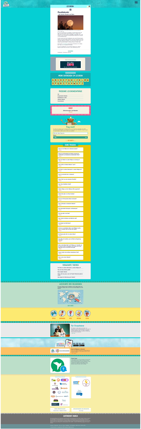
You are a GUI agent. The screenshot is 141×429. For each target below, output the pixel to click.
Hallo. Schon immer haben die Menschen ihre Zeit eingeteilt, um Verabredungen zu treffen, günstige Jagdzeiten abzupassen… (59, 258)
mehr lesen (73, 333)
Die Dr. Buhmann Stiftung (74, 420)
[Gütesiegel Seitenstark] (76, 383)
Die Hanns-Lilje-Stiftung (80, 419)
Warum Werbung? (70, 59)
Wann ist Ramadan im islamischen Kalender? (66, 203)
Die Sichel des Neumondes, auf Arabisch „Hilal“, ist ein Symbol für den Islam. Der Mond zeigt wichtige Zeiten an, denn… (59, 190)
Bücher (79, 318)
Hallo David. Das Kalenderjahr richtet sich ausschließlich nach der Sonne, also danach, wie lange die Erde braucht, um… (59, 209)
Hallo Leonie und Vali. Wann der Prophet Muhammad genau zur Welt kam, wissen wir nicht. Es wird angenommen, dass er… (59, 214)
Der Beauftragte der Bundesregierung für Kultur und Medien (60, 419)
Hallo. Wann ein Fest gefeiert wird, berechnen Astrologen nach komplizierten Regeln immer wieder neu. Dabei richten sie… (59, 253)
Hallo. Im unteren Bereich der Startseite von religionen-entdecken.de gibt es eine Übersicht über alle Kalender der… (59, 175)
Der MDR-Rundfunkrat (65, 421)
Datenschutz (56, 425)
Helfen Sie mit (78, 425)
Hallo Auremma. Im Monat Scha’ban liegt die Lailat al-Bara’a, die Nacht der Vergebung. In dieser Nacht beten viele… (59, 195)
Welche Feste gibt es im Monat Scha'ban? (66, 193)
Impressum (52, 425)
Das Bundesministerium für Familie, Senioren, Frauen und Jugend (80, 418)
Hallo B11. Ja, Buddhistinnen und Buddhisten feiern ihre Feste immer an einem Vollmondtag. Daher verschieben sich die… (59, 235)
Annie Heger (81, 410)
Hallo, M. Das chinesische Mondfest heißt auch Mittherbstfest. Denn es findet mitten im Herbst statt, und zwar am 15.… (59, 180)
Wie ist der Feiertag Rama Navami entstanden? (67, 198)
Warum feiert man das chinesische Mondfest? (67, 179)
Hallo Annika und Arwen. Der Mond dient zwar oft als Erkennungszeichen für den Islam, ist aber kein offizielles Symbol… (59, 156)
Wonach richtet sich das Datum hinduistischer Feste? (68, 252)
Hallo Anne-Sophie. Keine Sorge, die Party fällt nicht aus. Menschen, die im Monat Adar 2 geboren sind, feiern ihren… (59, 248)
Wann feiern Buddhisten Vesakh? (64, 184)
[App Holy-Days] (70, 342)
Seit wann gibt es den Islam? (64, 213)
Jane (63, 31)
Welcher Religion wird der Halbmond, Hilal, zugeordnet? (69, 189)
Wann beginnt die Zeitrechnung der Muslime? (66, 277)
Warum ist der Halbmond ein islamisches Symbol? (67, 148)
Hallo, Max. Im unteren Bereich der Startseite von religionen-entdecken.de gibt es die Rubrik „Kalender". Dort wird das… (59, 170)
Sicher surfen (83, 425)
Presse (64, 425)
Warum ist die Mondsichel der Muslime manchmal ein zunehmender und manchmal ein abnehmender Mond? (68, 154)
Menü (136, 2)
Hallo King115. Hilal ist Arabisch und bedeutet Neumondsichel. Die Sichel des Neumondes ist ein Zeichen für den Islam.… (59, 224)
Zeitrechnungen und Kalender (70, 110)
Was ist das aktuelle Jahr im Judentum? (66, 174)
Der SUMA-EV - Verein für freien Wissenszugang (77, 421)
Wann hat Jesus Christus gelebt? (64, 269)
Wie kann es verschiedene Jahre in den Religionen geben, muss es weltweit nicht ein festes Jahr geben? (69, 228)
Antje (61, 31)
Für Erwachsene (72, 425)
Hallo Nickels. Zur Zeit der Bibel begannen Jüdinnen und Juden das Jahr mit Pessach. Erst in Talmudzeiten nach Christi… (59, 241)
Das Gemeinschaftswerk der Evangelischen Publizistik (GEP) (59, 418)
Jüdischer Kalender (61, 99)
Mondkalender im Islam (62, 97)
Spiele (54, 318)
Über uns (60, 425)
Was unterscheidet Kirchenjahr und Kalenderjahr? (67, 208)
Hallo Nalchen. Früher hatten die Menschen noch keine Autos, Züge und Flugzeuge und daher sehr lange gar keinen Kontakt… (59, 230)
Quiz (70, 318)
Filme (87, 318)
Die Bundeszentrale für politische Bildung (63, 420)
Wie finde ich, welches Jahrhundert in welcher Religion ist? (70, 169)
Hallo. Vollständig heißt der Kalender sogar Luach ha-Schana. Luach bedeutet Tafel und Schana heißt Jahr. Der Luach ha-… (59, 165)
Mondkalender (60, 52)
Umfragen (62, 318)
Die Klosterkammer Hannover (83, 420)
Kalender (69, 52)
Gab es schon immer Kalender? (64, 257)
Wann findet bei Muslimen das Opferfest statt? (67, 218)
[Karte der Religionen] (70, 297)
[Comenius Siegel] (86, 383)
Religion (54, 135)
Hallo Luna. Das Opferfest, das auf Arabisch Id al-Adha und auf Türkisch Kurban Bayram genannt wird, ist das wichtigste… (59, 219)
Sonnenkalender (65, 43)
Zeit (74, 33)
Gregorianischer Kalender (62, 95)
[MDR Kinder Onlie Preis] (79, 392)
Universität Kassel (73, 419)
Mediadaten (67, 425)
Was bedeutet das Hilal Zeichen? (64, 223)
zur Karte (70, 305)
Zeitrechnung (65, 52)
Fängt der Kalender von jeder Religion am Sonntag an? (69, 159)
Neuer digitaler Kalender (62, 271)
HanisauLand (73, 358)
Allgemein (70, 9)
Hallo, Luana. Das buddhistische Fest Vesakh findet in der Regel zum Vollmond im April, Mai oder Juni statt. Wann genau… (59, 185)
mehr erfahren (74, 353)
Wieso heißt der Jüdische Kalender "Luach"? (66, 164)
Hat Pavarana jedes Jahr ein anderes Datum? (67, 234)
